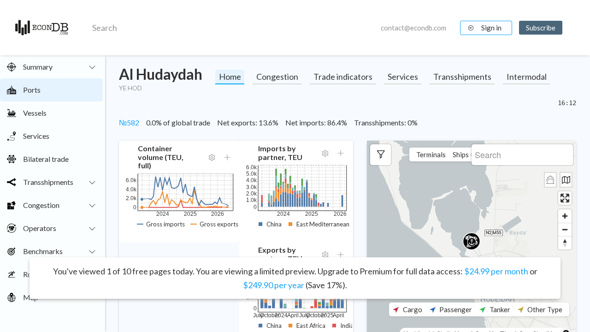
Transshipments (462, 76)
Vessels (35, 112)
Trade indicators (342, 76)
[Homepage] (42, 28)
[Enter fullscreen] (565, 198)
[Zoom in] (565, 216)
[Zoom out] (565, 229)
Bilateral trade (46, 158)
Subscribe (540, 28)
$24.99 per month (496, 271)
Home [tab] (230, 76)
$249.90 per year (273, 285)
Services (36, 135)
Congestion (277, 76)
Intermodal (527, 76)
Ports (32, 89)
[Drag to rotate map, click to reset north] (565, 242)
